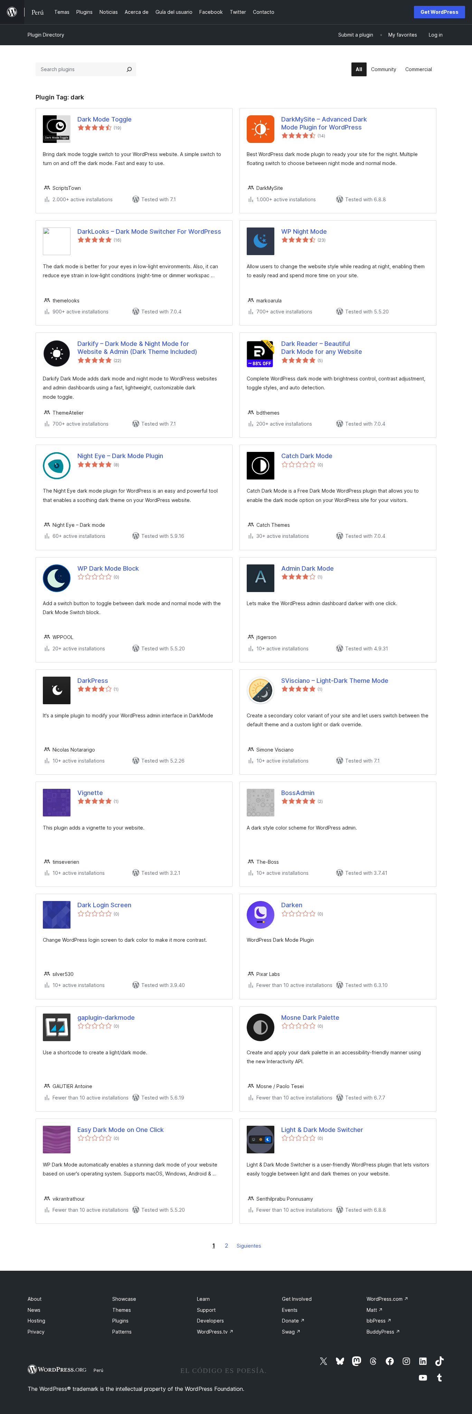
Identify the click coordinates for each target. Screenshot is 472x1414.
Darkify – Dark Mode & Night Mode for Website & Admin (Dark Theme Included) (137, 347)
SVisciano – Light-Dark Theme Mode (334, 680)
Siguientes (249, 1246)
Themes (121, 1310)
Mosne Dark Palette (310, 1017)
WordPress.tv (215, 1332)
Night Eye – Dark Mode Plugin (120, 455)
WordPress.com (387, 1299)
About (34, 1299)
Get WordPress (440, 12)
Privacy (36, 1332)
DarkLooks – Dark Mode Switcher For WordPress (149, 231)
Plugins (120, 1321)
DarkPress (92, 680)
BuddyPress (383, 1332)
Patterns (122, 1332)
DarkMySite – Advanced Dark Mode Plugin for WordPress (324, 123)
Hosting (36, 1321)
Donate (293, 1321)
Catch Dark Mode (306, 455)
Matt (375, 1310)
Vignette (90, 792)
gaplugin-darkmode (106, 1017)
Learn (203, 1299)
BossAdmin (297, 792)
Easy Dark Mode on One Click (120, 1129)
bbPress (379, 1321)
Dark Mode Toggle (104, 119)
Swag (291, 1332)
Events (290, 1310)
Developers (210, 1321)
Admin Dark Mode (307, 568)
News (34, 1310)
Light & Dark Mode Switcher (322, 1129)
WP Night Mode (304, 231)
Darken (291, 905)
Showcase (124, 1299)
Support (206, 1310)
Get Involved (297, 1299)
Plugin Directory (46, 35)
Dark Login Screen (104, 905)
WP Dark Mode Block (108, 568)
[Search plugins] (129, 69)
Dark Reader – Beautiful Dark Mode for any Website (321, 347)
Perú (98, 1370)
